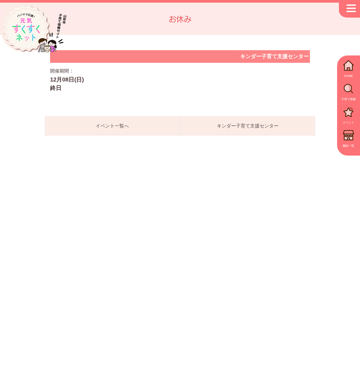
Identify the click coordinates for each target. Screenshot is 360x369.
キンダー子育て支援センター (248, 126)
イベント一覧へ (112, 126)
